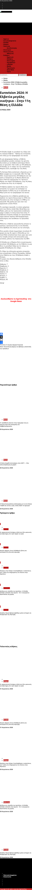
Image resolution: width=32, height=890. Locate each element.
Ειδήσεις (6, 55)
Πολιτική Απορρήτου (10, 875)
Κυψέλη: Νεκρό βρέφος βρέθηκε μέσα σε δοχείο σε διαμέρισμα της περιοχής (15, 613)
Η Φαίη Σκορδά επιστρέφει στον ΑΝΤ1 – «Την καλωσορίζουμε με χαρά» (14, 464)
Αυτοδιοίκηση (12, 48)
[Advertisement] (16, 366)
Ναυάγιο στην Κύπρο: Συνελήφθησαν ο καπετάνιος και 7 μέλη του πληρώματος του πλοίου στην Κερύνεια (15, 572)
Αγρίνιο (6, 39)
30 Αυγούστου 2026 (6, 429)
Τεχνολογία (11, 68)
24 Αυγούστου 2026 (6, 509)
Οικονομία (7, 50)
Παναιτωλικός (8, 52)
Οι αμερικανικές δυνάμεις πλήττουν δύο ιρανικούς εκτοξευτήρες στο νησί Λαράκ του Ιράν (15, 533)
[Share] (16, 342)
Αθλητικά (10, 53)
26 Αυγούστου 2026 (6, 468)
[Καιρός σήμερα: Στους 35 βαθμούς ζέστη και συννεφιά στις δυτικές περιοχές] (6, 542)
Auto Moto (10, 70)
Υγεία (9, 72)
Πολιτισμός (11, 61)
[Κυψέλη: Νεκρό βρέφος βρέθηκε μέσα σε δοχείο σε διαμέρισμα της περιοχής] (6, 604)
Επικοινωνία (7, 877)
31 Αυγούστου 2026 (6, 689)
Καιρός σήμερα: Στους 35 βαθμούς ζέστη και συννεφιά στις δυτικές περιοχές (13, 551)
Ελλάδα (5, 43)
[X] (16, 337)
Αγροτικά (10, 57)
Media (9, 66)
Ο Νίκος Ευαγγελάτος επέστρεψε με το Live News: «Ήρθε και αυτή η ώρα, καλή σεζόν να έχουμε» (16, 504)
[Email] (16, 339)
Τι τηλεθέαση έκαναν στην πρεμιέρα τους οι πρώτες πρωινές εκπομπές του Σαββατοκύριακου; (14, 424)
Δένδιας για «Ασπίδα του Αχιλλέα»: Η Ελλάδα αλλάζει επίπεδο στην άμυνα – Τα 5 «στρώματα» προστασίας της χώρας (14, 592)
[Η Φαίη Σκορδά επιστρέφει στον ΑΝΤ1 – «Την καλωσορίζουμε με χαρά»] (16, 456)
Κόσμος (6, 44)
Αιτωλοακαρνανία (9, 41)
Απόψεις (10, 59)
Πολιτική (6, 46)
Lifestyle (10, 64)
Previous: (11, 345)
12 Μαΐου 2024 (5, 110)
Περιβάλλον (11, 62)
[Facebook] (16, 334)
